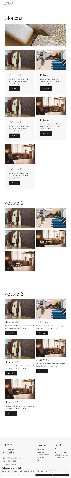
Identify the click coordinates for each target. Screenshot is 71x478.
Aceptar (52, 475)
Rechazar (19, 475)
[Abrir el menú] (68, 3)
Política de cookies (41, 471)
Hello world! (15, 75)
